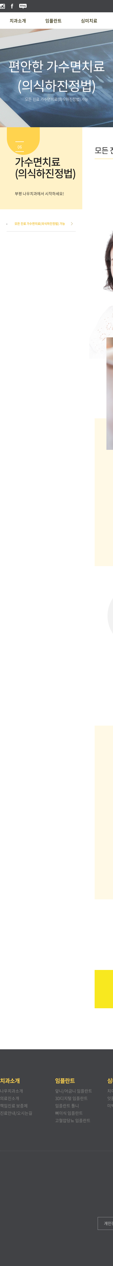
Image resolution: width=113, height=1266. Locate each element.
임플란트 (53, 20)
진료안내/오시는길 (16, 1113)
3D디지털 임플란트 (71, 1098)
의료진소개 (9, 1098)
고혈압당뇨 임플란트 (73, 1120)
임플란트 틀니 (67, 1106)
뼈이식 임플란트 (69, 1113)
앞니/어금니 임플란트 (73, 1091)
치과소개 (18, 20)
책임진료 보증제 (14, 1106)
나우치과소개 (11, 1091)
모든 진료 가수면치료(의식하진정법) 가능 (40, 223)
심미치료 (89, 20)
